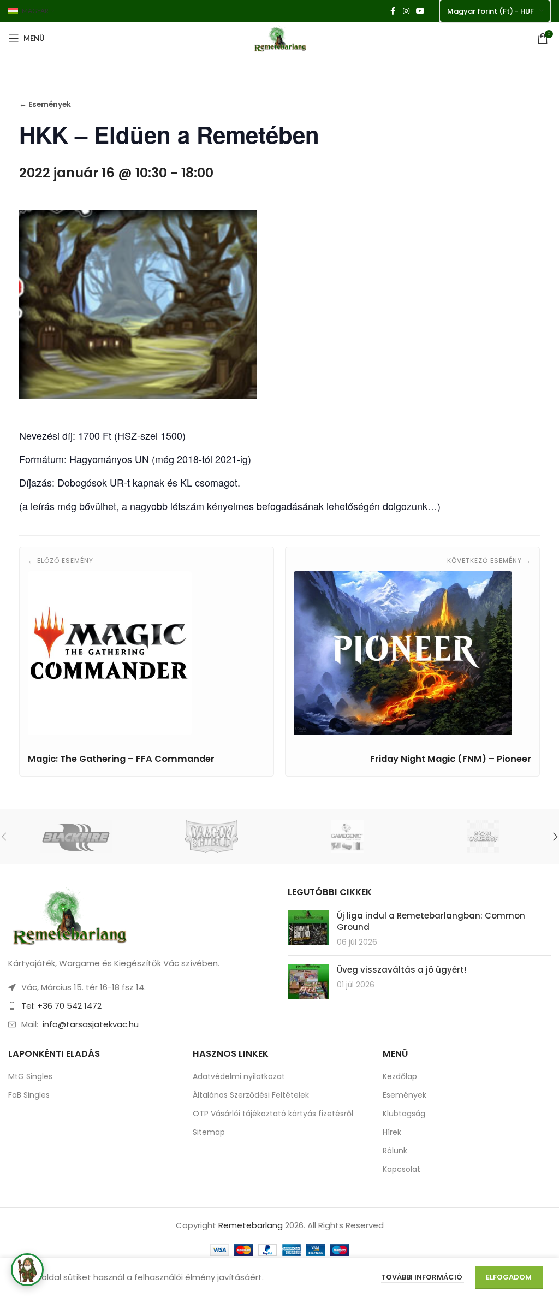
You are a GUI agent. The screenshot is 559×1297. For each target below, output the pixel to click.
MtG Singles (30, 1076)
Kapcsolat (401, 1169)
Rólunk (395, 1150)
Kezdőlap (400, 1076)
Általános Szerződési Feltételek (251, 1094)
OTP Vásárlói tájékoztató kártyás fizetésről (273, 1113)
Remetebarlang (250, 1225)
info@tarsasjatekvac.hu (91, 1024)
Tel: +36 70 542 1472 (61, 1005)
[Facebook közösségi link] (393, 11)
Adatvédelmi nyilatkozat (239, 1076)
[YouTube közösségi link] (420, 11)
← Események (45, 104)
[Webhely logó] (279, 37)
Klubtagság (404, 1113)
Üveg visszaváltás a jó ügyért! (403, 969)
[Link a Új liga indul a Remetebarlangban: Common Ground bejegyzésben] (308, 927)
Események (404, 1094)
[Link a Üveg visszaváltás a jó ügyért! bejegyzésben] (308, 981)
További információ (422, 1277)
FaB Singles (29, 1094)
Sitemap (209, 1132)
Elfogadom (509, 1277)
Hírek (392, 1132)
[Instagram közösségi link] (406, 11)
